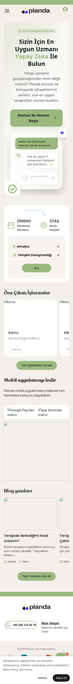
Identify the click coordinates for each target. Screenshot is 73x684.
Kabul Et (61, 678)
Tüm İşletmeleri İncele (36, 365)
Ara (36, 268)
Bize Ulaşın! (50, 623)
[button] (65, 9)
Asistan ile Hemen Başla (33, 118)
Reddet (42, 678)
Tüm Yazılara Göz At (36, 576)
